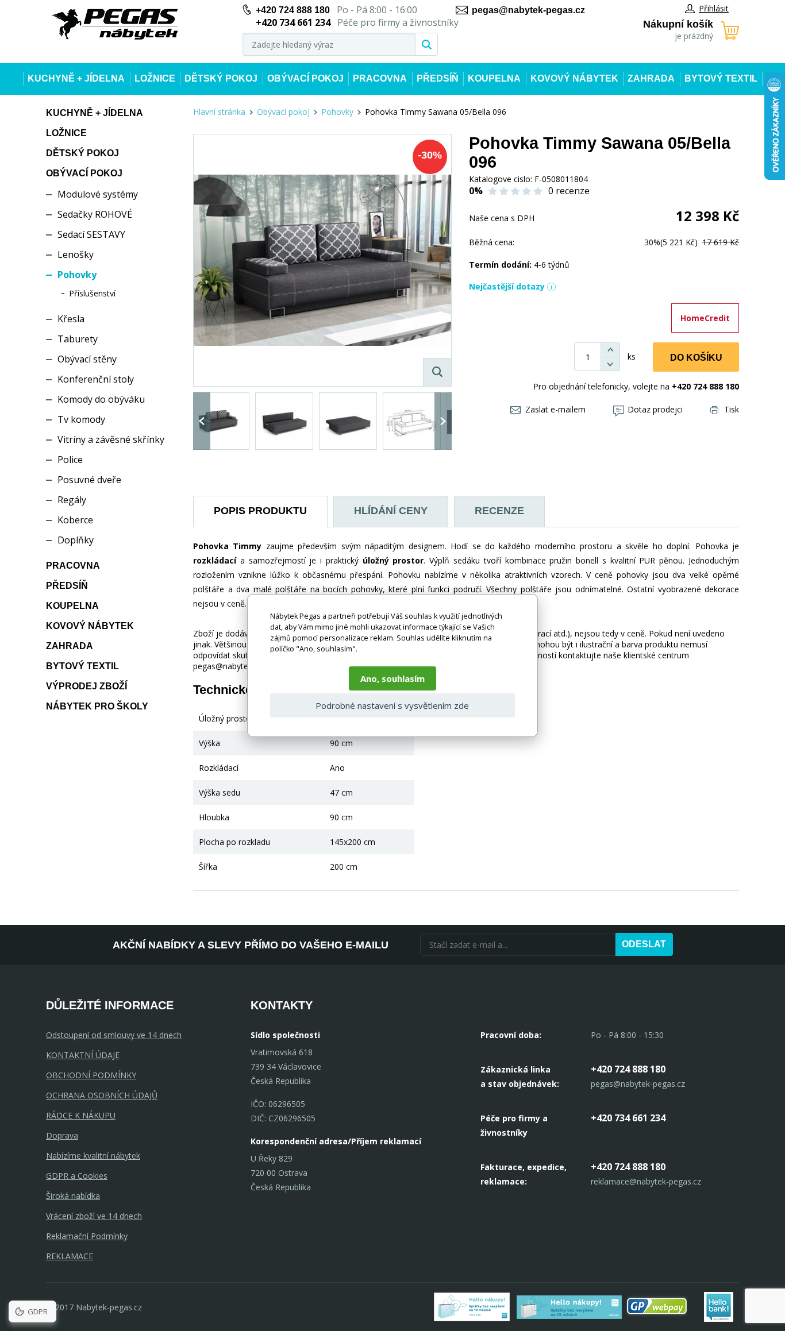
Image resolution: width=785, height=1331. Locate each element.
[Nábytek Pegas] (115, 24)
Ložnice (154, 78)
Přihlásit (714, 8)
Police (70, 459)
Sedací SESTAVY (91, 234)
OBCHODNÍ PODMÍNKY (91, 1075)
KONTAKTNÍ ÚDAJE (83, 1055)
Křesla (70, 319)
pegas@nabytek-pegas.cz (528, 10)
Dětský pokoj (220, 78)
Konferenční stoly (95, 379)
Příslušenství (92, 293)
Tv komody (81, 419)
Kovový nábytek (574, 78)
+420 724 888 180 (293, 10)
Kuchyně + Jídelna (76, 78)
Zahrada (651, 78)
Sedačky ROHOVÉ (94, 214)
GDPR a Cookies (76, 1175)
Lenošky (75, 254)
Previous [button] (201, 421)
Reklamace (69, 1256)
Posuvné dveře (89, 479)
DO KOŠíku (696, 357)
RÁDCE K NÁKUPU (81, 1115)
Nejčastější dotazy (507, 286)
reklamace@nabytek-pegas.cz (646, 1181)
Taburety (77, 339)
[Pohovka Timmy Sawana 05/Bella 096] (322, 260)
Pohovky (77, 274)
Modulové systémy (97, 194)
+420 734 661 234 (628, 1118)
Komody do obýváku (101, 399)
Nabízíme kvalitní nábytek (93, 1155)
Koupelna (494, 78)
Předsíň (438, 78)
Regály (71, 499)
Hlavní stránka (219, 111)
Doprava (62, 1135)
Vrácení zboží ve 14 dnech (94, 1215)
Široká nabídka (73, 1195)
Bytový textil (720, 78)
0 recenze (569, 190)
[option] (220, 421)
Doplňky (75, 540)
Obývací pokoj (305, 78)
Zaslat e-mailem (555, 409)
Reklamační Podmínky (87, 1235)
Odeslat (644, 944)
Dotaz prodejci (655, 409)
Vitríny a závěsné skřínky (110, 439)
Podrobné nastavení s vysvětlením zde (392, 705)
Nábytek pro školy (97, 706)
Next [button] (443, 421)
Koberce (75, 520)
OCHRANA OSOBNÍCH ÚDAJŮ (101, 1095)
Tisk (731, 409)
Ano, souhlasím (392, 678)
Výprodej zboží (86, 686)
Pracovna (380, 78)
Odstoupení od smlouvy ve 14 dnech (114, 1034)
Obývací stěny (87, 359)
